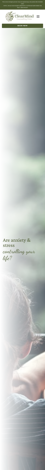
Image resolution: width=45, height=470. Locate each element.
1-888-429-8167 (24, 7)
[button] (38, 16)
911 (6, 5)
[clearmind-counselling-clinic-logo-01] (19, 16)
